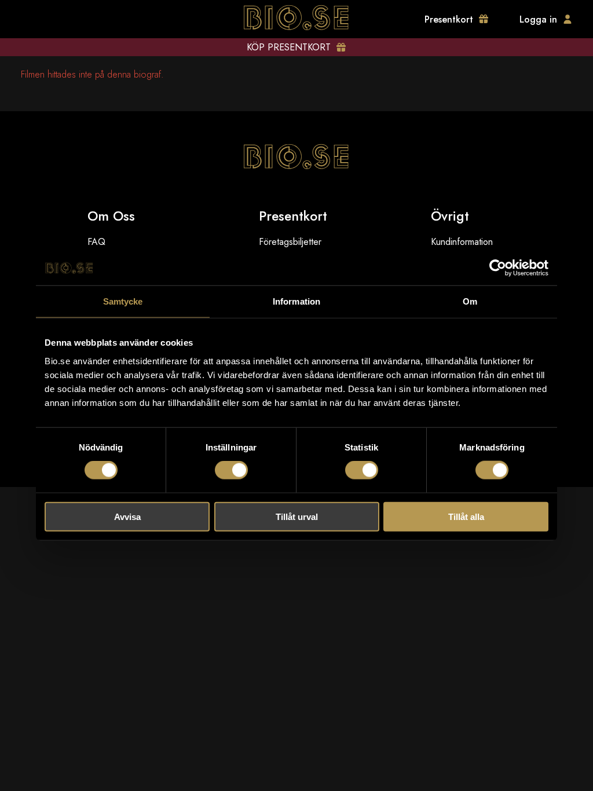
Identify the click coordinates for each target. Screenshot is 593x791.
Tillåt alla (466, 516)
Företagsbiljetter (290, 241)
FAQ (96, 241)
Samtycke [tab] (123, 301)
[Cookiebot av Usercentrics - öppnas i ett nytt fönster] (497, 268)
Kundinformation (462, 241)
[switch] (231, 470)
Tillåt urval (297, 516)
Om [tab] (470, 301)
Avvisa (127, 516)
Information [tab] (296, 301)
